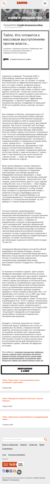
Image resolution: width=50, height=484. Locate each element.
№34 (12, 464)
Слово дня (33, 445)
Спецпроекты (7, 449)
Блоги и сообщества (10, 445)
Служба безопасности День (30, 25)
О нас (4, 455)
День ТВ (5, 459)
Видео (42, 445)
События (23, 445)
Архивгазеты (20, 464)
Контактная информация (16, 455)
